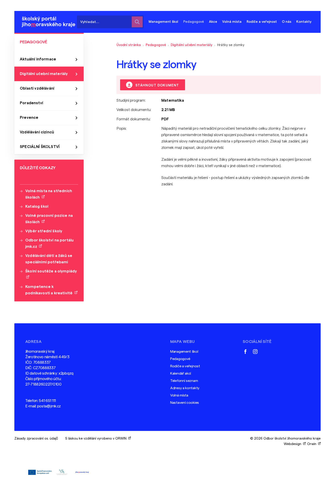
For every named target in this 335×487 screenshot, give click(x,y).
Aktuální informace (38, 59)
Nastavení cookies (184, 402)
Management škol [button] (163, 21)
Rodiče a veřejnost (185, 366)
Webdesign (293, 444)
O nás (286, 21)
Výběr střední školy (43, 231)
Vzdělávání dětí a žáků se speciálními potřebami (48, 259)
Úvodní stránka (128, 45)
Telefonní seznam (184, 381)
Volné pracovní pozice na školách (49, 219)
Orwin (312, 444)
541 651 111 (47, 401)
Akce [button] (213, 21)
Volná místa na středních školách (48, 194)
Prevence (29, 117)
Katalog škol (36, 206)
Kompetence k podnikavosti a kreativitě (50, 290)
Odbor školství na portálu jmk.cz (49, 243)
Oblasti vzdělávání (37, 88)
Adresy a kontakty (184, 388)
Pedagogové (156, 45)
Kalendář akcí (180, 373)
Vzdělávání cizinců (37, 132)
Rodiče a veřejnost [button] (262, 21)
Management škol (184, 351)
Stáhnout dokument (156, 85)
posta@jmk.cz (49, 406)
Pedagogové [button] (193, 21)
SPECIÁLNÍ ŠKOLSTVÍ (39, 147)
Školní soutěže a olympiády (51, 274)
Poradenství (31, 103)
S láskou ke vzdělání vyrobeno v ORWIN (96, 438)
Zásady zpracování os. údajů (36, 438)
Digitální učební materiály (191, 45)
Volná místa (232, 21)
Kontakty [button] (304, 21)
